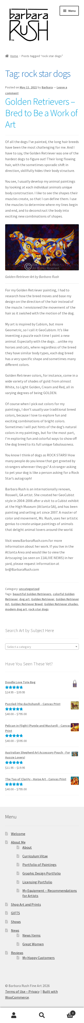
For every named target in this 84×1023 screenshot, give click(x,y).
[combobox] (42, 646)
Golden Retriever (42, 599)
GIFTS (15, 913)
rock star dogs (38, 609)
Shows (16, 921)
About (27, 847)
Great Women (33, 944)
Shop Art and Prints (26, 904)
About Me (18, 842)
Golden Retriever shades (61, 604)
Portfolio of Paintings (39, 864)
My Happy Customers (38, 957)
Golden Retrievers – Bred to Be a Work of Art (41, 113)
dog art (24, 599)
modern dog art (16, 609)
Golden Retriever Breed (27, 604)
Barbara (47, 87)
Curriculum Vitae (35, 856)
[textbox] (42, 647)
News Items (31, 935)
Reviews (17, 952)
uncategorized (29, 589)
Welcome (18, 833)
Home (14, 56)
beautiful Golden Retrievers (32, 594)
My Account (14, 1015)
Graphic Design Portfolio (41, 873)
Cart (64, 1011)
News (15, 930)
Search (42, 1015)
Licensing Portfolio (37, 882)
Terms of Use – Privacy (22, 991)
